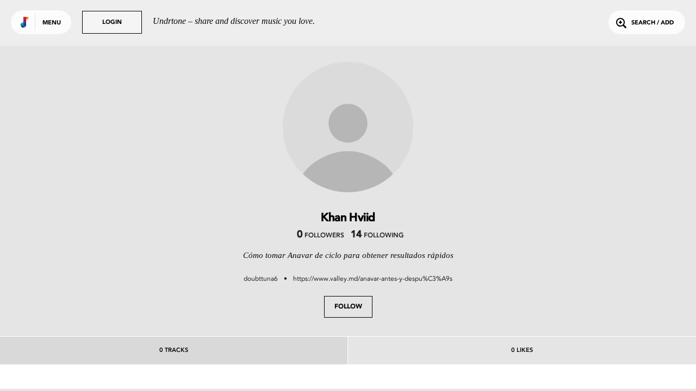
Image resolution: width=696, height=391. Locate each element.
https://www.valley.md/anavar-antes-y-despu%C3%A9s (372, 278)
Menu (51, 23)
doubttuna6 (261, 278)
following (377, 235)
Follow (348, 307)
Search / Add (652, 23)
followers (320, 235)
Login (112, 23)
